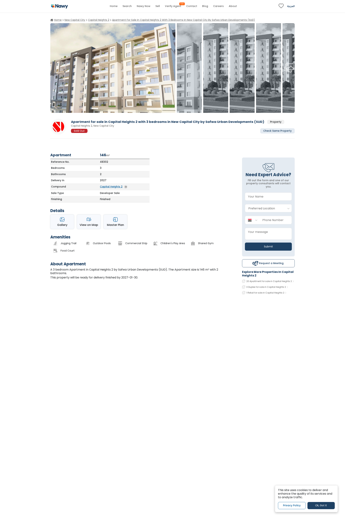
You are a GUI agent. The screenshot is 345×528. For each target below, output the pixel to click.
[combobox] (265, 208)
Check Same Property (277, 130)
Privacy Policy (292, 505)
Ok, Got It (321, 505)
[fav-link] (281, 6)
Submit (268, 246)
